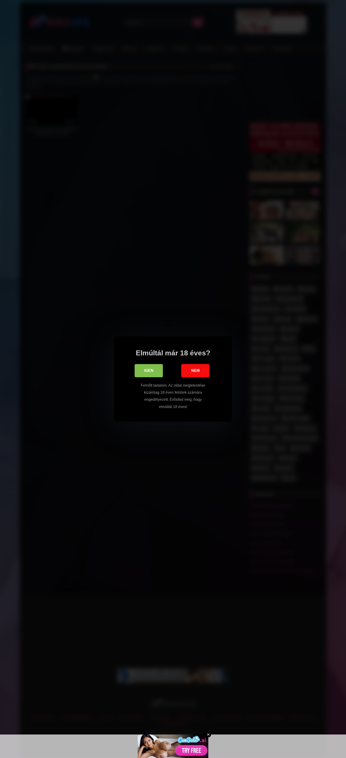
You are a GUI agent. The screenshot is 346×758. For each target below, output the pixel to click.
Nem (195, 371)
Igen (148, 371)
